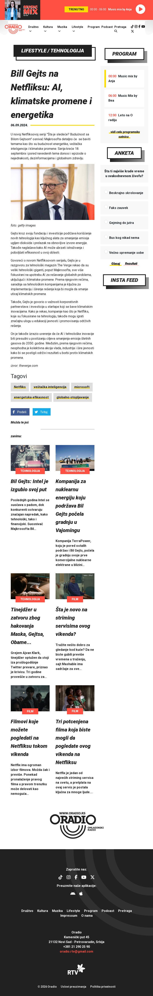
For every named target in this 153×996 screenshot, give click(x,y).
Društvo (33, 26)
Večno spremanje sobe (126, 253)
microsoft (81, 387)
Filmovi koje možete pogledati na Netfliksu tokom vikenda (29, 738)
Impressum (68, 916)
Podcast (107, 26)
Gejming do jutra (121, 223)
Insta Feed (124, 280)
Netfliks (20, 387)
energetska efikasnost (31, 397)
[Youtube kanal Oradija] (143, 26)
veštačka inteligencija (50, 387)
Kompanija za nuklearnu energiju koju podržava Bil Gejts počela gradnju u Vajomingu (71, 505)
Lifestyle (77, 26)
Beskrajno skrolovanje (126, 193)
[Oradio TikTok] (132, 26)
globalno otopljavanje (73, 397)
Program (94, 26)
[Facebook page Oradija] (139, 26)
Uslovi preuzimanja (73, 986)
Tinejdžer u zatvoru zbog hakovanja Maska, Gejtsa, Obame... (27, 626)
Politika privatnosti (103, 986)
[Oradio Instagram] (136, 26)
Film (75, 599)
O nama (87, 916)
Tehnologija (30, 471)
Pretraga (125, 911)
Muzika (62, 26)
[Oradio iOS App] (81, 894)
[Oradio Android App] (72, 894)
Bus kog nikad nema (124, 238)
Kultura (48, 26)
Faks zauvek (118, 208)
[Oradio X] (132, 31)
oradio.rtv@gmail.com (76, 951)
